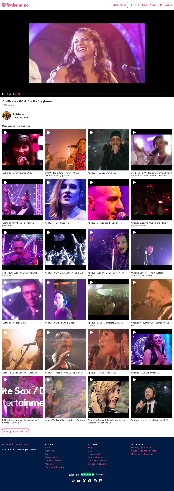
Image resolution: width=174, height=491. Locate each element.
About (153, 5)
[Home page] (15, 5)
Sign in (168, 5)
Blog (144, 5)
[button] (3, 94)
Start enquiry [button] (119, 5)
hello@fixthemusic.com (16, 444)
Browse (135, 5)
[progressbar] (12, 94)
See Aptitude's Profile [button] (15, 431)
